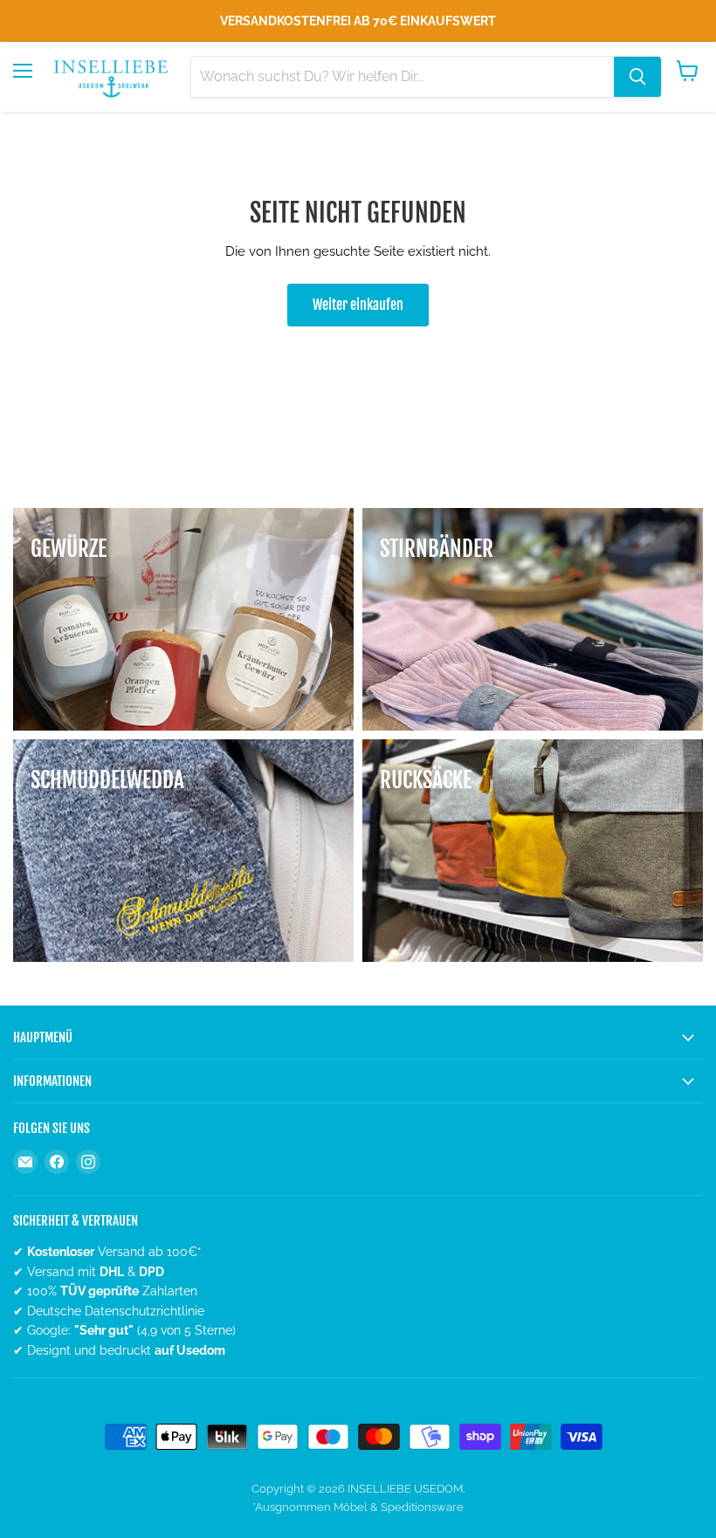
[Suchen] (637, 77)
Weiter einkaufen (358, 304)
